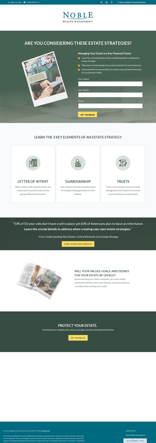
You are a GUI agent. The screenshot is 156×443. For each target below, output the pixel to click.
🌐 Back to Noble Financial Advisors (131, 2)
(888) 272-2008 (15, 2)
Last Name (83, 90)
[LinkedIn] (107, 2)
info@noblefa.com (32, 2)
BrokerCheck (46, 431)
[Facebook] (112, 2)
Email (80, 101)
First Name (83, 79)
